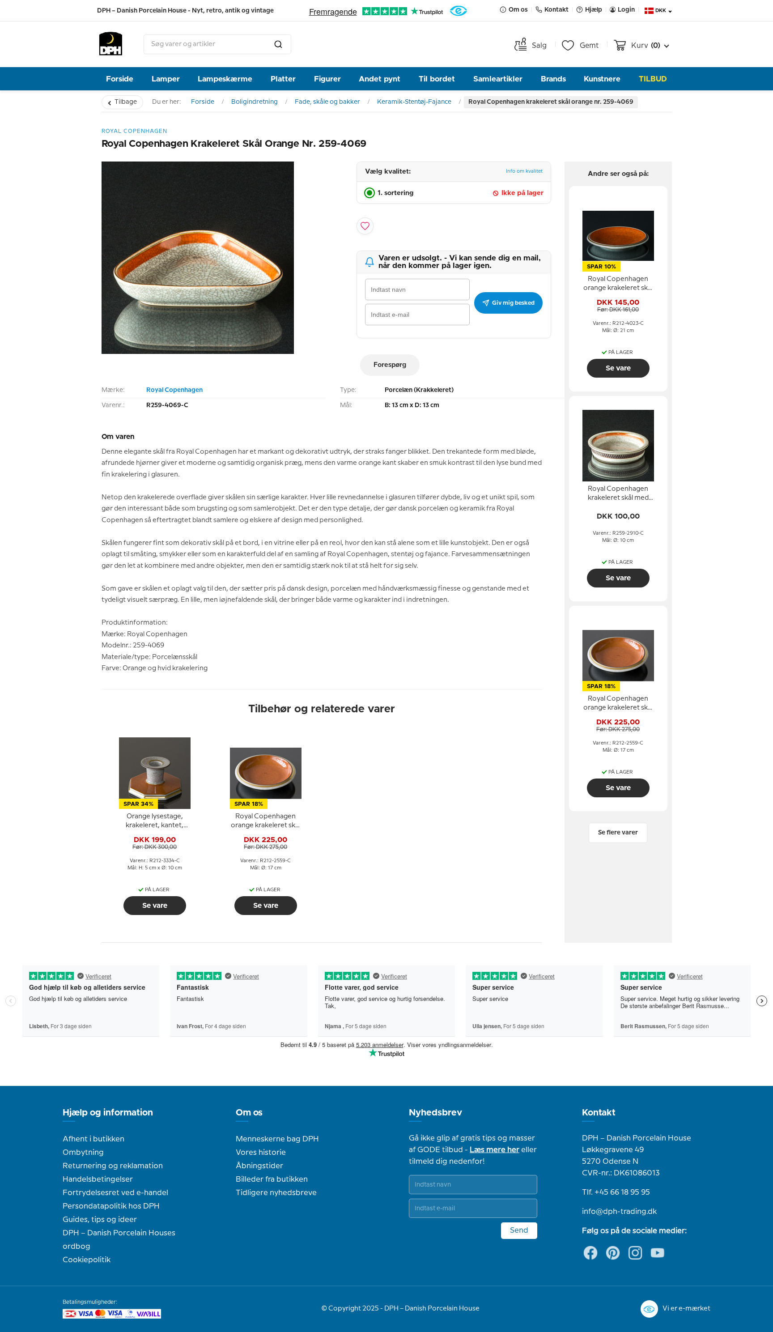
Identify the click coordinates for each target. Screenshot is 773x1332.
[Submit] (278, 44)
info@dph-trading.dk (619, 1211)
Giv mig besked (513, 303)
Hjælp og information (108, 1112)
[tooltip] (155, 821)
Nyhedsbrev (435, 1112)
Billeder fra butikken (272, 1179)
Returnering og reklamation (113, 1166)
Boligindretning (254, 102)
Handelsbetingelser (98, 1179)
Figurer (327, 79)
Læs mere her (494, 1149)
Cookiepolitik (86, 1260)
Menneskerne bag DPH (277, 1139)
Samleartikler (497, 79)
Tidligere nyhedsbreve (276, 1192)
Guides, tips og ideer (100, 1219)
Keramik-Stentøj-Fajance (414, 102)
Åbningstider (259, 1166)
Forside (119, 79)
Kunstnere (602, 79)
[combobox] (217, 44)
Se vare (154, 905)
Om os (249, 1112)
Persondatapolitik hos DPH (111, 1206)
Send (519, 1230)
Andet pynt (379, 79)
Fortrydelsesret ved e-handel (115, 1192)
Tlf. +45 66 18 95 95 (616, 1192)
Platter (283, 79)
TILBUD (653, 79)
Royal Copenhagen (174, 390)
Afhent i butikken (93, 1139)
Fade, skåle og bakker (327, 102)
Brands (553, 79)
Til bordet (437, 79)
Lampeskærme (225, 79)
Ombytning (83, 1152)
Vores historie (261, 1152)
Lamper (166, 79)
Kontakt (599, 1112)
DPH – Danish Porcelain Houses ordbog (119, 1240)
